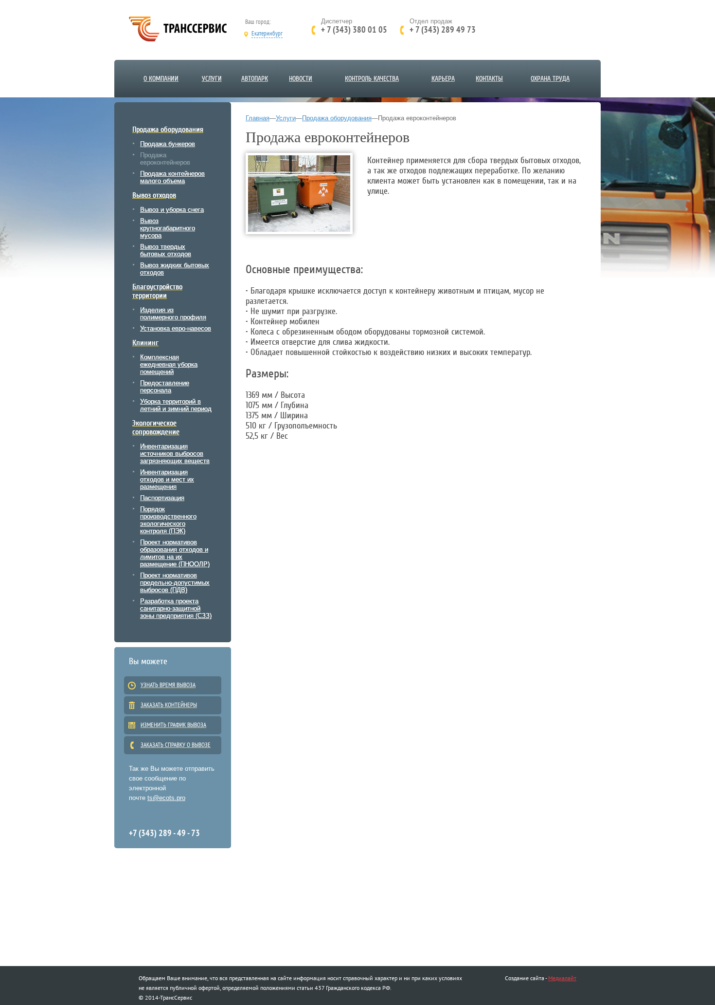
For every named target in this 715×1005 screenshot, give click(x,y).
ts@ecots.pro (166, 797)
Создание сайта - (526, 978)
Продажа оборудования (337, 118)
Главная (257, 118)
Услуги (286, 118)
